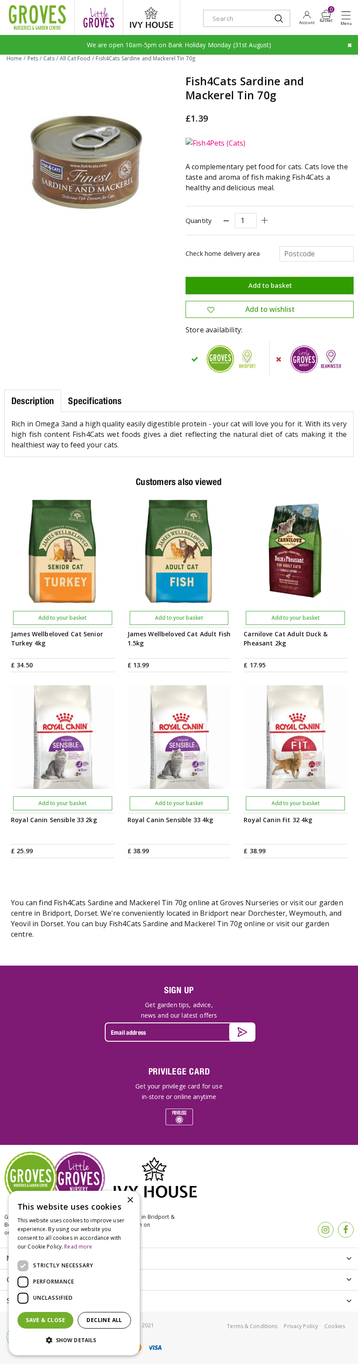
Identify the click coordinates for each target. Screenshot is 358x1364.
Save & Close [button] (45, 1320)
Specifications (94, 400)
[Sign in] (306, 17)
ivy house (151, 17)
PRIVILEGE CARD (179, 1071)
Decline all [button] (104, 1320)
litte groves (98, 17)
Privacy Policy (301, 1326)
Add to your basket (62, 617)
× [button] (130, 1200)
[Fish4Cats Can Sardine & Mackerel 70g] (88, 158)
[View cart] (326, 14)
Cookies (334, 1326)
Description (32, 400)
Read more (78, 1246)
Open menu (348, 17)
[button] (74, 1340)
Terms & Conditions (252, 1326)
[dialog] (74, 1273)
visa (154, 1347)
